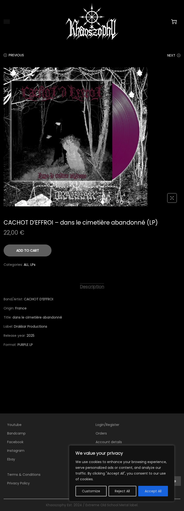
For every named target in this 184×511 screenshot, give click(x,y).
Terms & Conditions (23, 474)
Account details (109, 442)
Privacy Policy (18, 483)
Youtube (14, 424)
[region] (121, 473)
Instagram (15, 450)
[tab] (92, 286)
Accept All (153, 491)
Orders (101, 433)
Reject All (122, 491)
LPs (32, 264)
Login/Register (107, 424)
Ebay (11, 459)
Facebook (15, 442)
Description (92, 287)
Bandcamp (16, 433)
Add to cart (27, 250)
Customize (91, 491)
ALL (26, 264)
